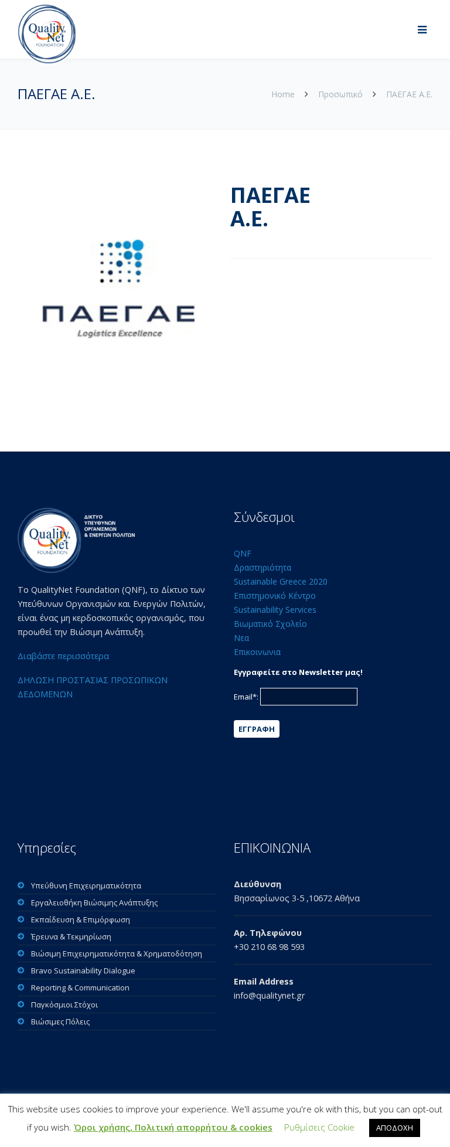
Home (284, 94)
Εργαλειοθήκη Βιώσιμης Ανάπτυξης (94, 902)
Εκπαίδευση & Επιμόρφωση (80, 919)
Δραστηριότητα (262, 567)
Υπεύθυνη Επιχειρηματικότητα (86, 885)
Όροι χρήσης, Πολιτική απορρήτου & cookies (173, 1127)
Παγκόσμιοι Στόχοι (64, 1004)
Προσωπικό (340, 94)
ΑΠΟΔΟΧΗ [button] (394, 1127)
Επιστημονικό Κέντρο (275, 595)
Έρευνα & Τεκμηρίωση (71, 936)
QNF (242, 553)
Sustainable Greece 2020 (281, 581)
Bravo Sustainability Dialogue (83, 970)
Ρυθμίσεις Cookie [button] (319, 1127)
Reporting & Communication (80, 987)
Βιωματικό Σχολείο (270, 623)
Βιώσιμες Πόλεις (60, 1021)
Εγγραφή (256, 729)
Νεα (241, 637)
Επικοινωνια (257, 651)
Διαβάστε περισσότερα (63, 655)
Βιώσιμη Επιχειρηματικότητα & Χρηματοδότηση (116, 953)
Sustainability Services (275, 609)
